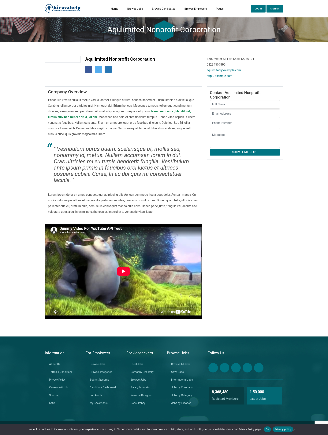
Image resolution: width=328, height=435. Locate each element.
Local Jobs (137, 364)
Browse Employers (195, 8)
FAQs (52, 402)
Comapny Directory (142, 371)
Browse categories (101, 371)
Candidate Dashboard (103, 387)
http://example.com (219, 76)
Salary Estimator (141, 387)
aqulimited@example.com (224, 70)
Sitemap (54, 395)
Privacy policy (283, 429)
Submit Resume (99, 379)
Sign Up (274, 8)
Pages (220, 8)
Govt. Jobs (177, 371)
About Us (54, 364)
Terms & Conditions (61, 371)
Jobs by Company (182, 387)
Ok (267, 429)
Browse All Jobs (180, 364)
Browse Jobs (135, 8)
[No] (293, 430)
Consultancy (138, 402)
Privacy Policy (57, 379)
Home (114, 8)
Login (258, 8)
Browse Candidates (163, 8)
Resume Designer (141, 395)
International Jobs (182, 379)
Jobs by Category (181, 395)
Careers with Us (58, 387)
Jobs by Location (181, 402)
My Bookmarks (99, 402)
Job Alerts (96, 395)
